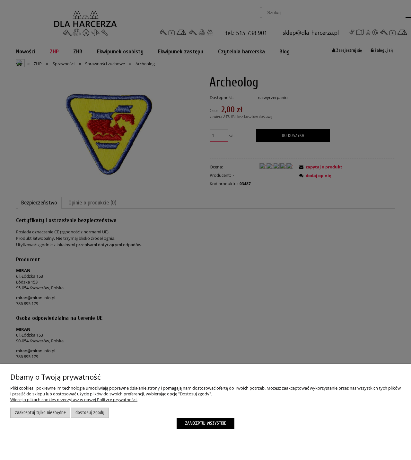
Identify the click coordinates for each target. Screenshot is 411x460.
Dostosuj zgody (89, 412)
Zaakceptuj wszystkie (205, 423)
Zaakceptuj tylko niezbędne (40, 412)
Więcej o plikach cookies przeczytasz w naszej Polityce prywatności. (73, 399)
